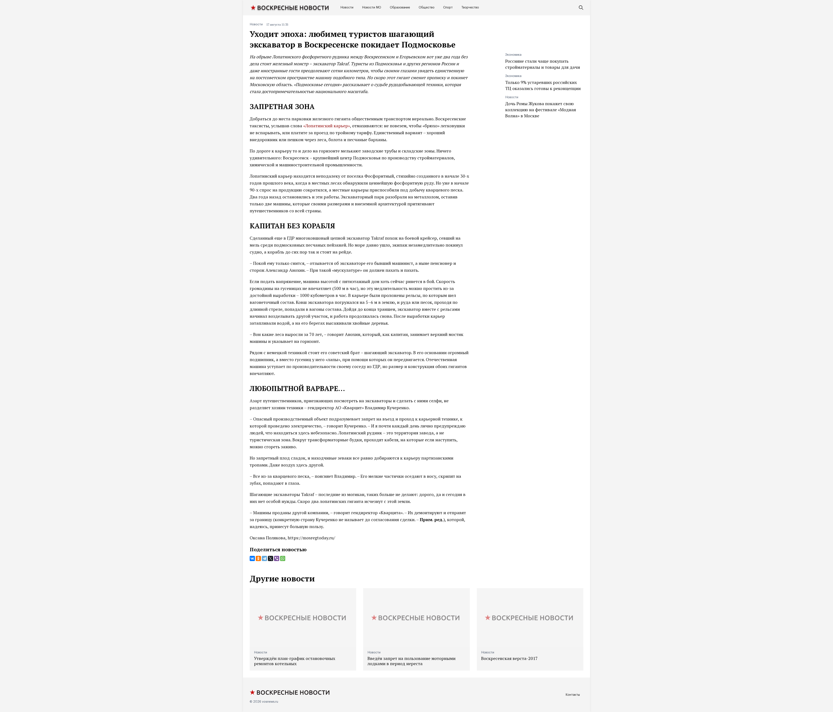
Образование (400, 7)
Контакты (573, 694)
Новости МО (371, 7)
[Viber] (276, 558)
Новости (346, 7)
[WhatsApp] (282, 558)
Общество (427, 7)
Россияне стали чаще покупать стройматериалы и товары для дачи (542, 64)
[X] (270, 558)
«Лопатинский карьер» (326, 126)
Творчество (470, 7)
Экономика (513, 54)
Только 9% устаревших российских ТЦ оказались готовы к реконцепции (543, 85)
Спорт (448, 7)
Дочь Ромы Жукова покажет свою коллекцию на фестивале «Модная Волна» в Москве (540, 110)
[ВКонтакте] (252, 558)
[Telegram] (264, 558)
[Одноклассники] (258, 558)
